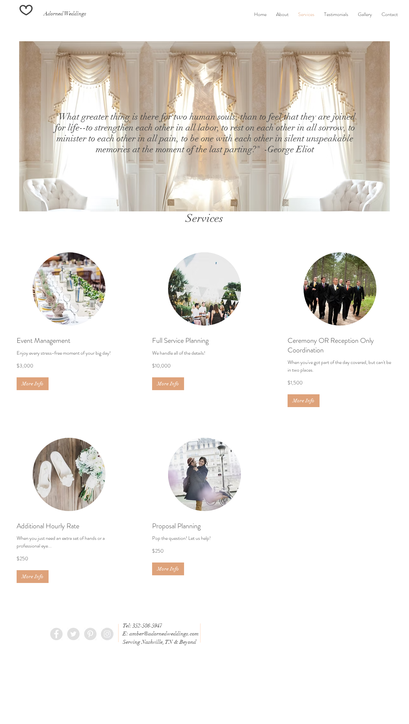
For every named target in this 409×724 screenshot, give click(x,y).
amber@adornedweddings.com (164, 633)
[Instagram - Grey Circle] (107, 634)
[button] (33, 383)
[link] (69, 340)
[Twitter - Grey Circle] (73, 634)
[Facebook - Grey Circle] (56, 634)
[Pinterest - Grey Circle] (90, 634)
